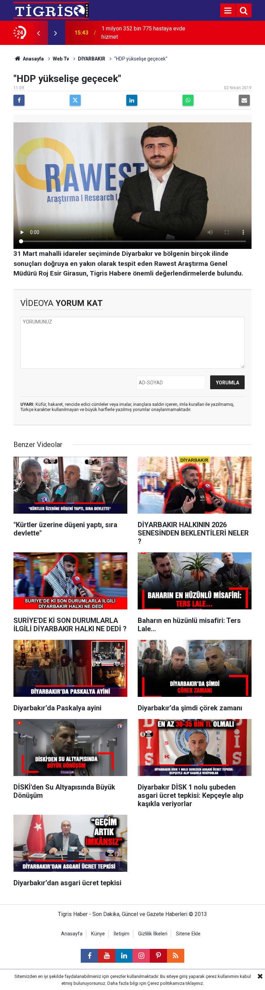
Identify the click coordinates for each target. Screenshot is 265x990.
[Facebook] (18, 100)
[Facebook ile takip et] (89, 956)
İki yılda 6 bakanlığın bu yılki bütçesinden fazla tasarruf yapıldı (141, 32)
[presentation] (38, 33)
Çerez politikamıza (166, 983)
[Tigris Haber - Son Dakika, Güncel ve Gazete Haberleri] (51, 10)
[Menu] (228, 10)
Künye (98, 934)
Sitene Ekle (188, 934)
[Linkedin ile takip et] (123, 956)
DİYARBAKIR (91, 59)
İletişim (121, 934)
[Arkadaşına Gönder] (244, 100)
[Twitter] (75, 100)
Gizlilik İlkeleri (152, 934)
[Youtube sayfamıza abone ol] (106, 956)
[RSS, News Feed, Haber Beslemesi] (175, 956)
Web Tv (61, 59)
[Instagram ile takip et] (141, 956)
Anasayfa (33, 59)
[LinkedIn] (131, 100)
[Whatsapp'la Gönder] (188, 100)
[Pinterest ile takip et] (158, 956)
